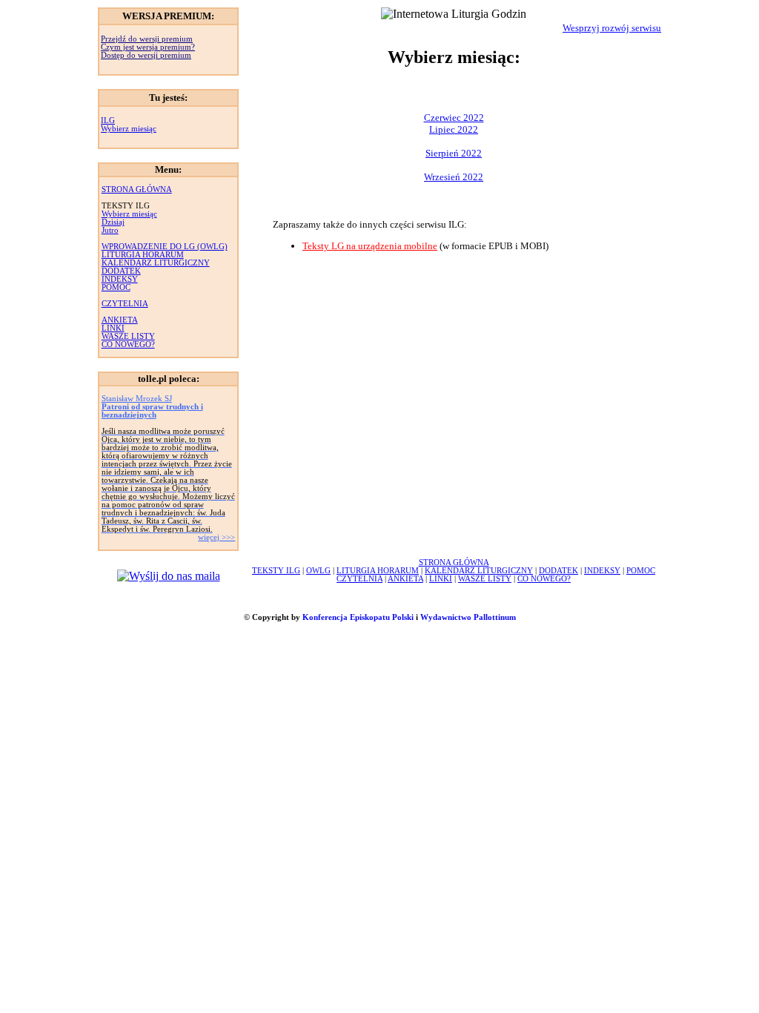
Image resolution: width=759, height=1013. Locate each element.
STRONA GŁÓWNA (137, 189)
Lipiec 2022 (453, 129)
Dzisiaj (113, 222)
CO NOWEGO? (128, 344)
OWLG (318, 571)
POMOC (116, 287)
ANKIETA (120, 320)
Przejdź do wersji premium (147, 39)
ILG (108, 120)
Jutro (110, 230)
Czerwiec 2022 (454, 117)
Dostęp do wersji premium (146, 55)
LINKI (113, 328)
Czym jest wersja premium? (148, 47)
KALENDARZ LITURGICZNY (156, 263)
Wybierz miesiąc (128, 129)
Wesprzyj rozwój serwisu (612, 27)
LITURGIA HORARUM (143, 255)
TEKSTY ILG (276, 571)
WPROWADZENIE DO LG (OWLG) (165, 246)
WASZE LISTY (128, 336)
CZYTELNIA (125, 304)
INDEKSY (120, 279)
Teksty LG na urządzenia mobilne (369, 245)
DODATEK (121, 271)
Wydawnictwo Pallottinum (468, 617)
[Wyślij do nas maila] (168, 576)
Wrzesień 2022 (453, 176)
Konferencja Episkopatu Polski (358, 617)
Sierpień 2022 (453, 153)
